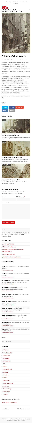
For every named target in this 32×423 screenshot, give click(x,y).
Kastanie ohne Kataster (9, 246)
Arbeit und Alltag (8, 352)
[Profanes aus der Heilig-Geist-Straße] (16, 171)
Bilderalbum (6, 355)
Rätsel (9, 164)
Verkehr (5, 394)
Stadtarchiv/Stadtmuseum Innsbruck (18, 419)
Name (3, 196)
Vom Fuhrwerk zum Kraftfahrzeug (10, 135)
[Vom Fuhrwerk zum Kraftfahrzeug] (16, 126)
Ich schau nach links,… (23, 408)
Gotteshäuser (6, 361)
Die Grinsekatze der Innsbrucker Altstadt (12, 157)
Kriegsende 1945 (7, 369)
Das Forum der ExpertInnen (9, 402)
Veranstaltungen (7, 388)
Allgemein (6, 350)
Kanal (25, 59)
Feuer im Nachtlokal (8, 244)
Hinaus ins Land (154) (9, 254)
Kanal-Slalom (6, 408)
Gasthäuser (6, 358)
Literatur (5, 372)
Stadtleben (6, 386)
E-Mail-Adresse (20, 196)
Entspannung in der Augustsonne (12, 257)
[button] (5, 107)
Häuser (5, 363)
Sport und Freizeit (8, 383)
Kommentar (5, 203)
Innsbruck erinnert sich (12, 10)
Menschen (6, 375)
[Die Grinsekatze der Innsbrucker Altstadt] (16, 148)
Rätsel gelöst (6, 380)
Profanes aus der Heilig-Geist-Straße (11, 179)
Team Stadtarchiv (17, 59)
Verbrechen (6, 391)
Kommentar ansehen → (8, 270)
